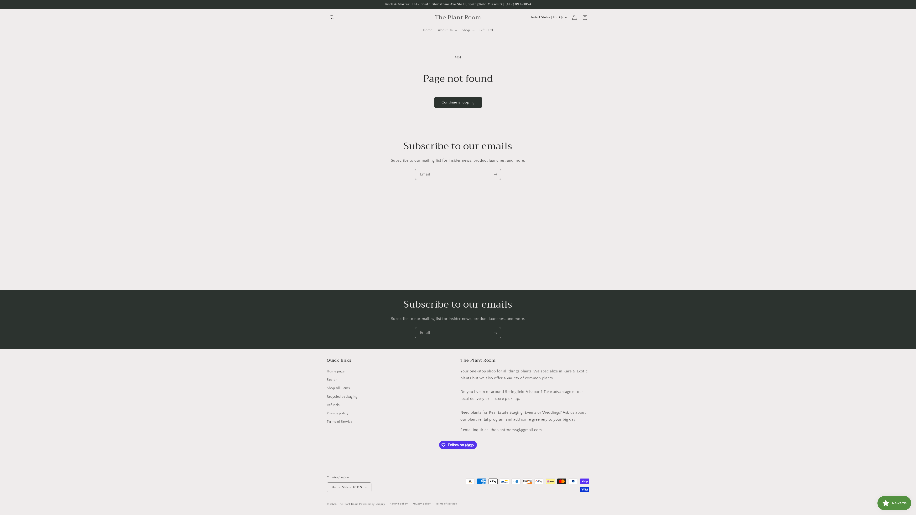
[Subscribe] (495, 174)
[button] (332, 17)
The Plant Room (348, 504)
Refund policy (399, 503)
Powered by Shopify (372, 504)
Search (332, 380)
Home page (335, 371)
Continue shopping (458, 102)
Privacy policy (337, 413)
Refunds (333, 405)
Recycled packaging (342, 397)
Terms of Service (340, 422)
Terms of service (446, 503)
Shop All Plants (338, 388)
